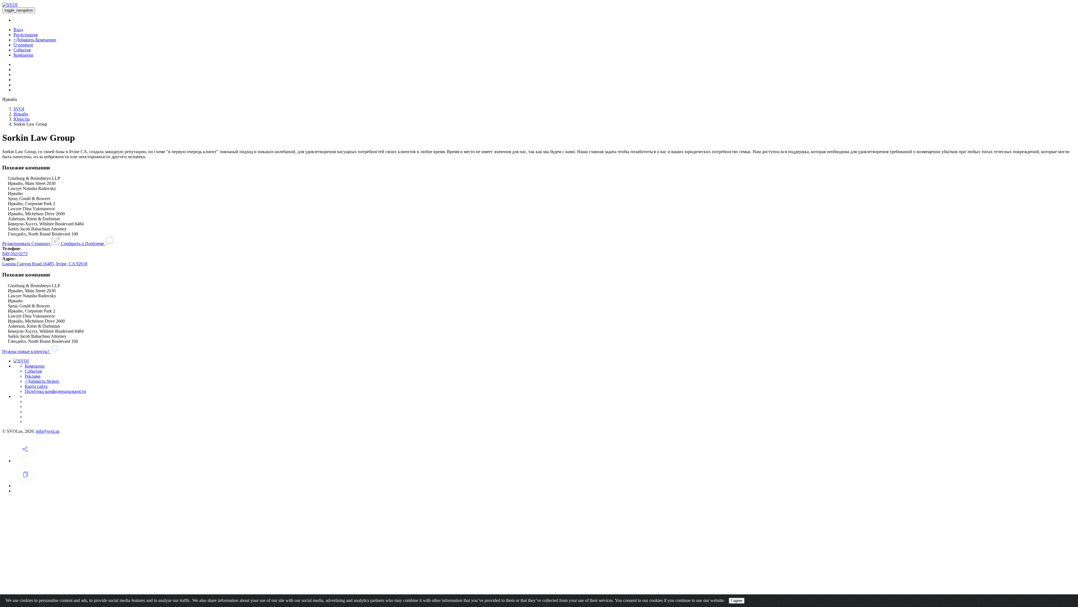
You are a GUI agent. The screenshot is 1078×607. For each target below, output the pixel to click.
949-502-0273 (15, 253)
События (22, 49)
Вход (18, 29)
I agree (736, 601)
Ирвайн (20, 114)
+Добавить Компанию (34, 39)
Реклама (32, 376)
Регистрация (25, 34)
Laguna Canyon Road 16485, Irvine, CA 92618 (44, 263)
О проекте (23, 44)
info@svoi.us (48, 431)
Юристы (21, 119)
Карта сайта (36, 386)
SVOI (18, 109)
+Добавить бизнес (42, 381)
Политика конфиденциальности (55, 391)
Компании (23, 55)
